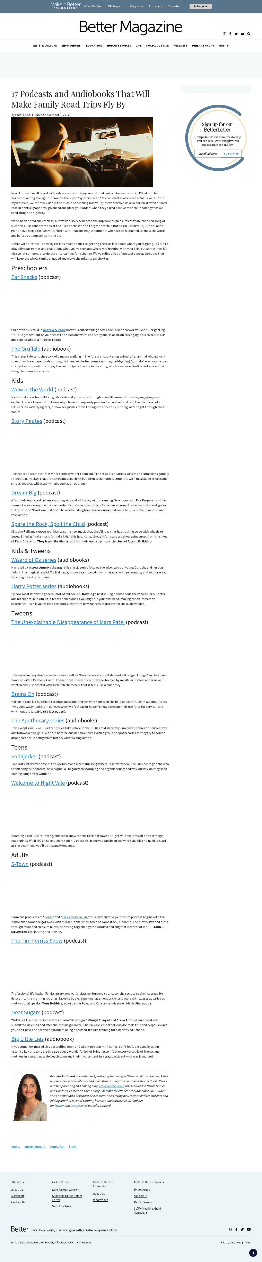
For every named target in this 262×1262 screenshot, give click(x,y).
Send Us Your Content (66, 1190)
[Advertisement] (216, 209)
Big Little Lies (27, 1038)
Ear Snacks (24, 277)
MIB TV (224, 45)
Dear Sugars (25, 1012)
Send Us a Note (61, 1206)
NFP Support (115, 6)
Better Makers (143, 1202)
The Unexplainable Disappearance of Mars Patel (68, 622)
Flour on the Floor (111, 1086)
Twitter (59, 1105)
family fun (57, 1146)
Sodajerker (24, 756)
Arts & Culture (45, 45)
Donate (173, 6)
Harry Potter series (33, 586)
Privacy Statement (231, 1242)
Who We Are (100, 1200)
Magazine (136, 6)
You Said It (140, 1196)
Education (94, 45)
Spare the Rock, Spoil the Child (48, 524)
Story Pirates (26, 420)
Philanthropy (203, 45)
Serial (49, 917)
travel (73, 1146)
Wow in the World (32, 389)
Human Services (119, 45)
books (15, 1146)
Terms (247, 1242)
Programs (156, 6)
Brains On (22, 694)
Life (139, 45)
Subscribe (231, 153)
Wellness (180, 45)
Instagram (77, 1105)
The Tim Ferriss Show (37, 940)
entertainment (35, 1146)
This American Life (75, 917)
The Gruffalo (26, 348)
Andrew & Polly (54, 330)
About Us (17, 1190)
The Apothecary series (37, 720)
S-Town (20, 864)
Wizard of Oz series (33, 559)
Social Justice (157, 45)
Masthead (17, 1196)
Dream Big (23, 492)
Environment (72, 45)
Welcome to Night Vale (38, 782)
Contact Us (18, 1202)
